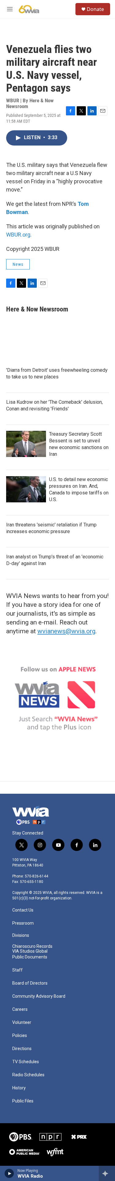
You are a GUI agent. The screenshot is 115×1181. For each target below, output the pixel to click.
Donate (95, 9)
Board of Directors (30, 983)
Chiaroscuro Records (32, 946)
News (18, 264)
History (19, 1088)
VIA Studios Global (30, 951)
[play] (9, 1173)
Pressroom (23, 923)
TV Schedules (25, 1062)
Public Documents (29, 957)
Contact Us (22, 910)
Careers (20, 1009)
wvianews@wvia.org (66, 631)
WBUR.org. (19, 234)
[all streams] (107, 1173)
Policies (19, 1035)
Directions (22, 1048)
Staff (17, 970)
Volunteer (21, 1022)
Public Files (22, 1101)
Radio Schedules (28, 1075)
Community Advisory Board (38, 996)
